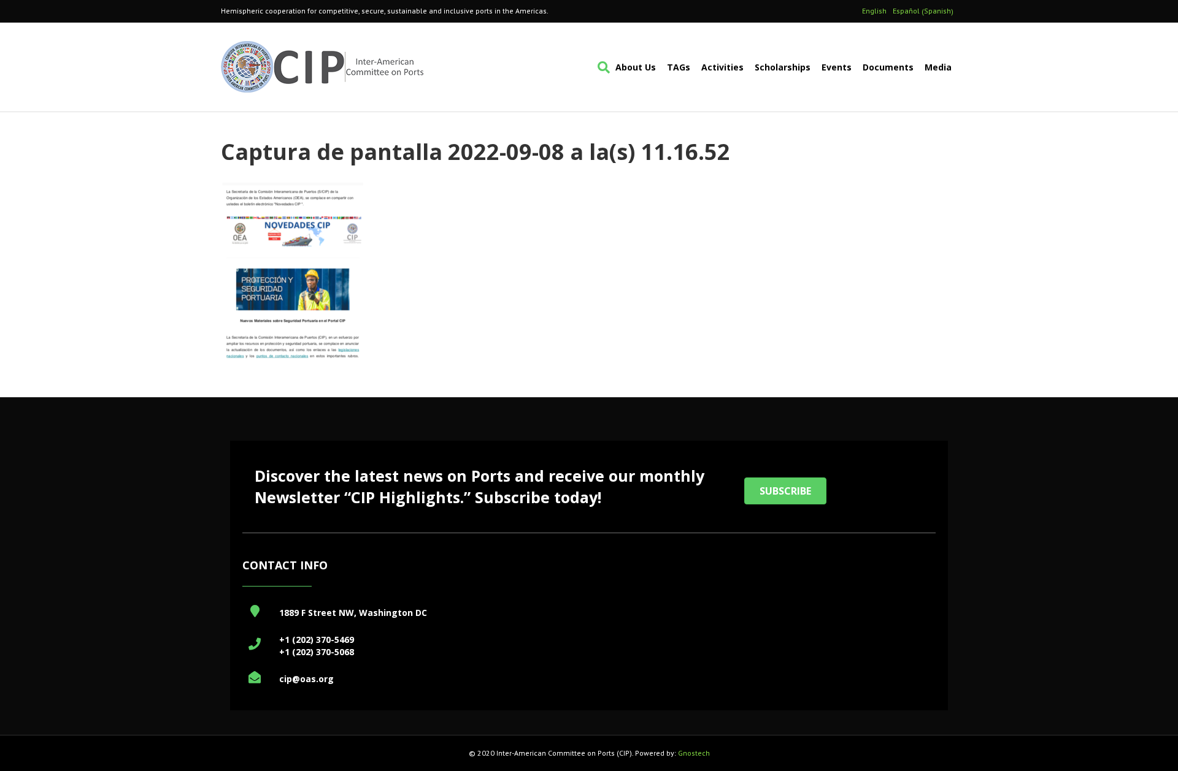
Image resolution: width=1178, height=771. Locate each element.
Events (837, 67)
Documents (888, 67)
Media (938, 67)
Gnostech (694, 753)
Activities (722, 67)
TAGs (678, 67)
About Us (635, 67)
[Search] (601, 67)
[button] (785, 490)
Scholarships (782, 67)
